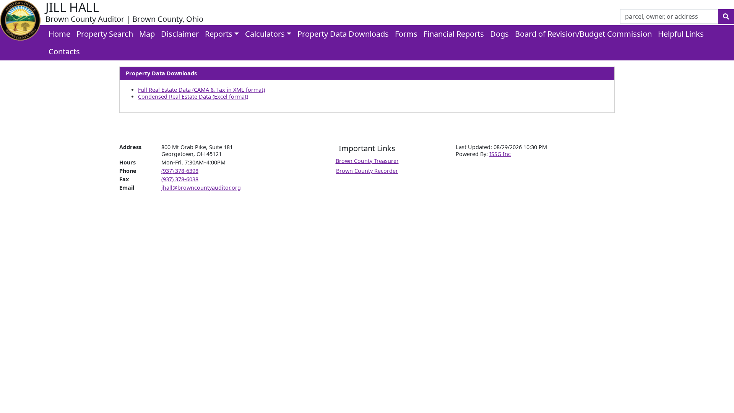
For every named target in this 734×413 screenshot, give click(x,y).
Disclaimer (180, 34)
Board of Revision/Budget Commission (583, 34)
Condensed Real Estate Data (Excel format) (193, 96)
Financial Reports (454, 34)
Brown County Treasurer (367, 160)
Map (147, 34)
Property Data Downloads (343, 34)
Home (59, 34)
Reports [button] (218, 34)
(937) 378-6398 (179, 170)
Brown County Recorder (367, 170)
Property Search (104, 34)
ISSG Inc (500, 154)
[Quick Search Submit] (726, 16)
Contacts (64, 51)
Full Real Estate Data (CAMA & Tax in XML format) (201, 89)
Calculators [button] (265, 34)
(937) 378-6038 (179, 179)
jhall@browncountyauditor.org (201, 187)
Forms (406, 34)
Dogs (499, 34)
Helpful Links (681, 34)
